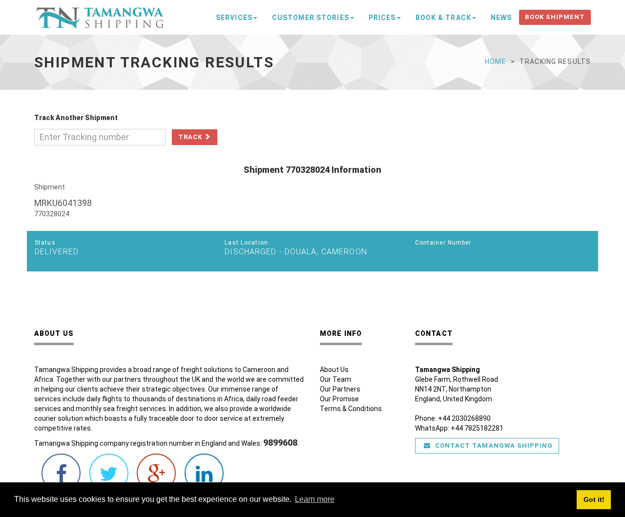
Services (234, 17)
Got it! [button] (593, 499)
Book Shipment (555, 17)
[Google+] (156, 478)
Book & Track (443, 17)
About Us (334, 369)
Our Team (335, 379)
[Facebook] (61, 478)
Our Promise (339, 399)
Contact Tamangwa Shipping (493, 445)
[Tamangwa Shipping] (100, 15)
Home (495, 61)
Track (191, 137)
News (501, 17)
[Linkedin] (204, 478)
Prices (382, 17)
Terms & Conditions (351, 409)
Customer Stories (310, 17)
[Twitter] (108, 478)
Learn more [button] (314, 499)
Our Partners (340, 389)
